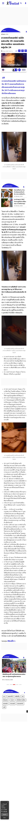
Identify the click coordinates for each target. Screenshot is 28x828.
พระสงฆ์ (12, 704)
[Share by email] (25, 51)
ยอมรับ (4, 814)
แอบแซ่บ (5, 704)
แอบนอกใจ (20, 704)
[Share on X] (22, 51)
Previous (23, 656)
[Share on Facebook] (19, 51)
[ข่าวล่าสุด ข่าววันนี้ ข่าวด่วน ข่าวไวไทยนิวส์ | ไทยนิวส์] (12, 3)
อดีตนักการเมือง (20, 700)
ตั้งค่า (4, 817)
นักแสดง (5, 700)
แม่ (22, 696)
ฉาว (4, 696)
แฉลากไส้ (10, 696)
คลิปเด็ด (17, 696)
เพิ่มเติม (5, 811)
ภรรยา (12, 700)
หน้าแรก (3, 34)
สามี (4, 707)
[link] (14, 193)
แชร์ (16, 51)
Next (26, 656)
